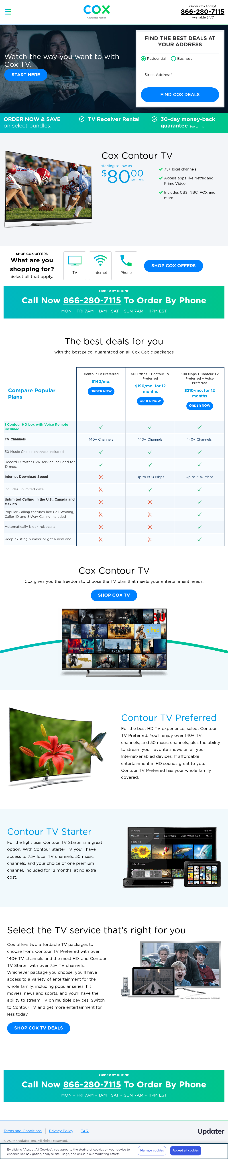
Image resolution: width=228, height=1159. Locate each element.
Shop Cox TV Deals (38, 1028)
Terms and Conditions (23, 1131)
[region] (114, 1151)
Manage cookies (152, 1150)
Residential (156, 58)
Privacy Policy (61, 1131)
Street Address (158, 75)
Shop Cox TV (114, 595)
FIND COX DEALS (180, 94)
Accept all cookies (186, 1150)
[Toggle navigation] (8, 12)
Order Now (101, 391)
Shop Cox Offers (173, 266)
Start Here (26, 75)
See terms (196, 126)
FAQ (85, 1131)
